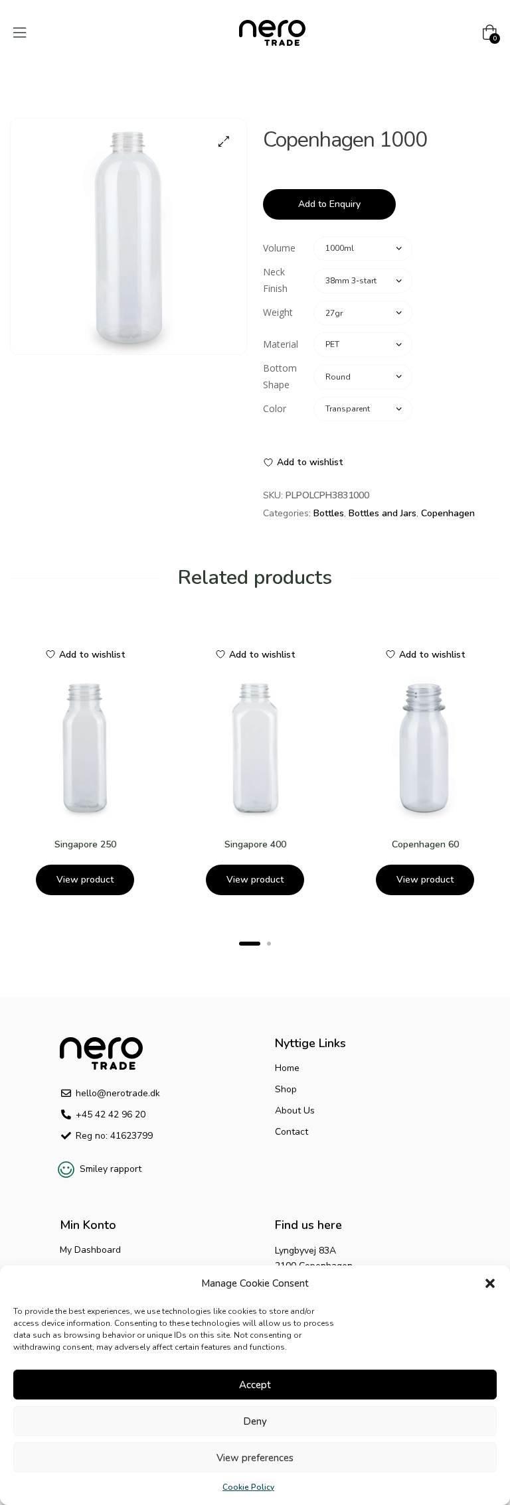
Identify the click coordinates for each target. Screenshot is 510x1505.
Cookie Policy (248, 1487)
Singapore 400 (255, 844)
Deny (255, 1421)
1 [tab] (250, 943)
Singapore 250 (85, 844)
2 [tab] (269, 943)
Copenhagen (448, 513)
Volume (279, 248)
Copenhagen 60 (425, 844)
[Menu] (19, 32)
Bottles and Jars (382, 513)
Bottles (328, 513)
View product (85, 879)
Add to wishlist (310, 462)
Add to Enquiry (329, 204)
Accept (255, 1385)
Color (274, 408)
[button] (490, 1283)
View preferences (255, 1458)
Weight (278, 312)
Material (280, 344)
